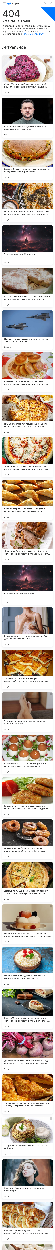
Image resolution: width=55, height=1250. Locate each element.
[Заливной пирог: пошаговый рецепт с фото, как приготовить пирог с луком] (27, 160)
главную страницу (33, 34)
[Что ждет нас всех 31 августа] (27, 585)
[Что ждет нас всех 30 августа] (27, 245)
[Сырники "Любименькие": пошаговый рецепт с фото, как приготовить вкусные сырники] (27, 372)
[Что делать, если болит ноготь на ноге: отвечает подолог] (27, 712)
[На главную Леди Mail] (15, 3)
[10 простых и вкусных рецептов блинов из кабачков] (27, 1136)
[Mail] (9, 3)
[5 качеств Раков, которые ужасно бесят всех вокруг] (27, 1179)
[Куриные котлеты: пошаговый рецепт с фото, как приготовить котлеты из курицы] (27, 797)
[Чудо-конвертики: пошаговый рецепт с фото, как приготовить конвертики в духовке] (27, 500)
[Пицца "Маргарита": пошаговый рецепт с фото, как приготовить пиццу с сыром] (27, 415)
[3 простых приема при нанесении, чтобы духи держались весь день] (27, 627)
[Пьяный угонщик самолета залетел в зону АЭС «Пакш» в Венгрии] (27, 330)
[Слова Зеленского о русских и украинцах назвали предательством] (27, 118)
